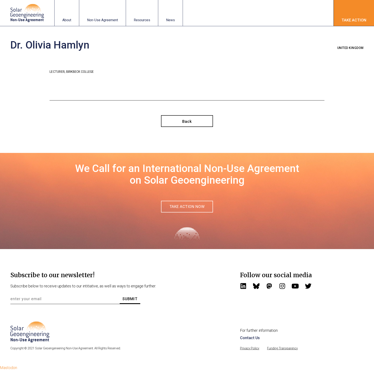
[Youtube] (295, 286)
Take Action (354, 20)
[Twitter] (308, 286)
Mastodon (8, 367)
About (66, 20)
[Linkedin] (243, 286)
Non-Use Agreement (102, 20)
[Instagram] (282, 286)
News (170, 20)
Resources (142, 20)
